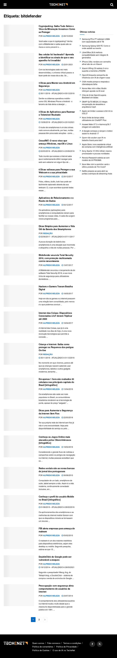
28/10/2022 (68, 36)
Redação (48, 233)
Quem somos (38, 643)
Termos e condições (72, 643)
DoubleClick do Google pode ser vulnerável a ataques (55, 558)
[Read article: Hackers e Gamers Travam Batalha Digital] (19, 296)
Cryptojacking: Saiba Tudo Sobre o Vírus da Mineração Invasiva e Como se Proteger (57, 29)
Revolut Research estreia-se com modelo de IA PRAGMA (96, 158)
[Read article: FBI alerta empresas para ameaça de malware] (19, 538)
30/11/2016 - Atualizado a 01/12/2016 (57, 357)
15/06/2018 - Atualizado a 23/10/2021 (57, 122)
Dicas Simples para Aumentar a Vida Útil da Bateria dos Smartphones (57, 228)
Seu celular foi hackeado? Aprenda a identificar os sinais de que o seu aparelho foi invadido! (56, 57)
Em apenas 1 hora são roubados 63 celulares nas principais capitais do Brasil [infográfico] (56, 381)
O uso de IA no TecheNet (64, 650)
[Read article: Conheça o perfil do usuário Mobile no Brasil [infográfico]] (19, 506)
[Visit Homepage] (58, 4)
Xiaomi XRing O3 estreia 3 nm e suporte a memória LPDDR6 (95, 69)
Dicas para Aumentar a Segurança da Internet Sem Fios (56, 412)
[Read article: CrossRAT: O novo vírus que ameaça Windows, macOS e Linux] (19, 150)
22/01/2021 (68, 64)
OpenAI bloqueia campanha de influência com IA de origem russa (96, 76)
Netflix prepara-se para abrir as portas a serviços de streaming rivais (97, 172)
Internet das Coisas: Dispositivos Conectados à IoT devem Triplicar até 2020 (55, 315)
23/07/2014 (68, 595)
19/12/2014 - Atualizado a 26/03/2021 (57, 567)
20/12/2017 (68, 176)
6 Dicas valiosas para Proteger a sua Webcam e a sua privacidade (57, 171)
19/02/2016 (68, 447)
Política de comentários (42, 646)
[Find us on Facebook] (92, 644)
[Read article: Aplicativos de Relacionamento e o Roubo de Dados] (19, 207)
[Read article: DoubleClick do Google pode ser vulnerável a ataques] (19, 566)
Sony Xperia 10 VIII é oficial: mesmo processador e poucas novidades (97, 152)
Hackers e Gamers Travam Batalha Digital (56, 288)
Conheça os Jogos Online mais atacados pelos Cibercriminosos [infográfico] (55, 439)
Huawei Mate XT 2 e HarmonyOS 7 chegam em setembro (96, 125)
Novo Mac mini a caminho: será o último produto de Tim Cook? (96, 165)
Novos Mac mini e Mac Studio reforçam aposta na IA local (94, 89)
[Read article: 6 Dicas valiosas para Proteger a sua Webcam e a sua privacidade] (19, 179)
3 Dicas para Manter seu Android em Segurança (57, 84)
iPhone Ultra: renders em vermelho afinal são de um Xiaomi (96, 63)
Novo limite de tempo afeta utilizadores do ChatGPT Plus (94, 118)
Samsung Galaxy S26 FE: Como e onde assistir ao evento (96, 47)
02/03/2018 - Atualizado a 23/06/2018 (57, 151)
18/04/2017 (68, 323)
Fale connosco (53, 643)
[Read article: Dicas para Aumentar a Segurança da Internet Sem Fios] (19, 420)
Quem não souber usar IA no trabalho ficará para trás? (94, 138)
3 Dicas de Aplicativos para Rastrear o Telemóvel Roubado (57, 113)
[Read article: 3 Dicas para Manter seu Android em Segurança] (19, 92)
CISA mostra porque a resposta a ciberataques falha (95, 82)
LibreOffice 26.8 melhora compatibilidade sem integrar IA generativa (95, 55)
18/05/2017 (68, 293)
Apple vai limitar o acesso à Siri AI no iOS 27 (97, 112)
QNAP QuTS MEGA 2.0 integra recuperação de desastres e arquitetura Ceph (94, 104)
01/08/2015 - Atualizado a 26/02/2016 (57, 507)
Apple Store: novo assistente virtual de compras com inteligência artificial (97, 145)
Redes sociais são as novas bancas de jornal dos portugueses (57, 470)
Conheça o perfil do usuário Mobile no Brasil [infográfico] (56, 498)
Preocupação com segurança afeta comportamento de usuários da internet (56, 588)
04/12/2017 (68, 204)
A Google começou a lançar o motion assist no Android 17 (97, 132)
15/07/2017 (68, 265)
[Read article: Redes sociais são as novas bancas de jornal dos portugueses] (19, 478)
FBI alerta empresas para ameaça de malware (57, 530)
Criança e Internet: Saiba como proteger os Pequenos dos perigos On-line (56, 347)
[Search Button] (111, 4)
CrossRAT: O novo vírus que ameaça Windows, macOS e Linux (56, 142)
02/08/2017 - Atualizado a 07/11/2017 (57, 236)
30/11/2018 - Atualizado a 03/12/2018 (57, 93)
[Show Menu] (5, 4)
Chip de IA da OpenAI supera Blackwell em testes (94, 96)
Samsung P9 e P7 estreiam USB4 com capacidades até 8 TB (96, 40)
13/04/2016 (68, 389)
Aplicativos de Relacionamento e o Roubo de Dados (56, 199)
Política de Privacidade (66, 646)
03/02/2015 (68, 535)
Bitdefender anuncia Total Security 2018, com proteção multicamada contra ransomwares (56, 257)
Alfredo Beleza (51, 36)
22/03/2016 (68, 417)
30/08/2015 (68, 475)
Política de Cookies (41, 650)
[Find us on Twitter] (100, 644)
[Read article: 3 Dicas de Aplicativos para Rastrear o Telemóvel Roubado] (19, 121)
